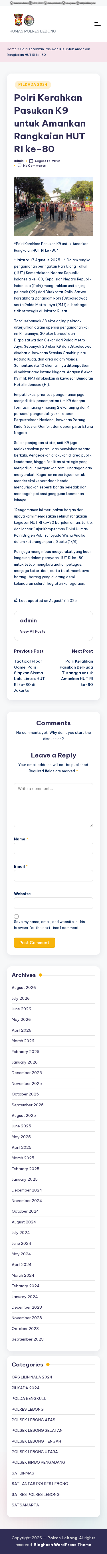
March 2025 (23, 1157)
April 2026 (21, 1030)
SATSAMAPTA (25, 1505)
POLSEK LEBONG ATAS (33, 1419)
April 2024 (22, 1264)
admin (28, 620)
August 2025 (24, 1115)
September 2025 (28, 1104)
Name (21, 839)
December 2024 (27, 1190)
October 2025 (25, 1094)
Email (21, 866)
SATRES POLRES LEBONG (36, 1494)
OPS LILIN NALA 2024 (32, 1377)
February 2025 (25, 1168)
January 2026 (25, 1062)
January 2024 (25, 1296)
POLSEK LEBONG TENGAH (36, 1441)
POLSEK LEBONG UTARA (35, 1451)
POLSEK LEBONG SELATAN (37, 1430)
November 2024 (27, 1200)
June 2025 (21, 1126)
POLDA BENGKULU (29, 1398)
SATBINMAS (23, 1473)
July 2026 (21, 998)
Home (12, 49)
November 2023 (27, 1317)
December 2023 (27, 1307)
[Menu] (97, 23)
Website (22, 893)
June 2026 (21, 1008)
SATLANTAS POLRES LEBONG (40, 1483)
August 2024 (24, 1222)
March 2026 (23, 1040)
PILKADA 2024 (33, 84)
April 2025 (21, 1147)
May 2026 (21, 1019)
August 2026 (24, 987)
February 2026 (25, 1051)
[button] (32, 631)
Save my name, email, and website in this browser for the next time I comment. (49, 925)
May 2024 (21, 1253)
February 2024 (26, 1285)
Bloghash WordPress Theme (62, 1544)
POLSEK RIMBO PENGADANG (38, 1462)
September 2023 (28, 1339)
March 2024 (23, 1275)
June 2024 (21, 1243)
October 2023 (25, 1328)
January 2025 (25, 1179)
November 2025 (27, 1083)
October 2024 (25, 1211)
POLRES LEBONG (28, 1409)
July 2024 (21, 1232)
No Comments (34, 166)
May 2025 (21, 1136)
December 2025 (27, 1072)
